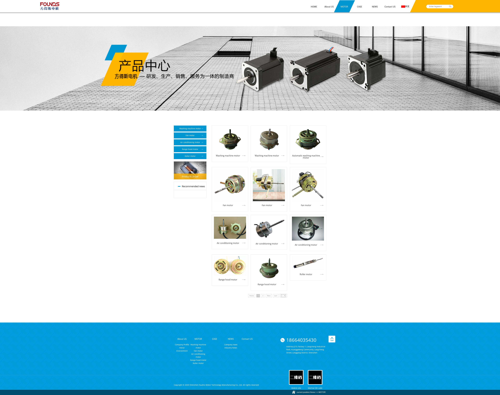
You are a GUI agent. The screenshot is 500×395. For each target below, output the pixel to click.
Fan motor (190, 135)
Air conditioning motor (190, 142)
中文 (407, 6)
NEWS (375, 7)
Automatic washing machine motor (306, 157)
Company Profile (182, 344)
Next (268, 296)
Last (275, 296)
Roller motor (190, 156)
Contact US (390, 7)
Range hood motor (190, 149)
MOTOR (344, 7)
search (450, 6)
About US (329, 7)
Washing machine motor (190, 128)
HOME (314, 7)
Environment (182, 351)
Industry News (230, 347)
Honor (182, 347)
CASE (359, 7)
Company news (231, 344)
